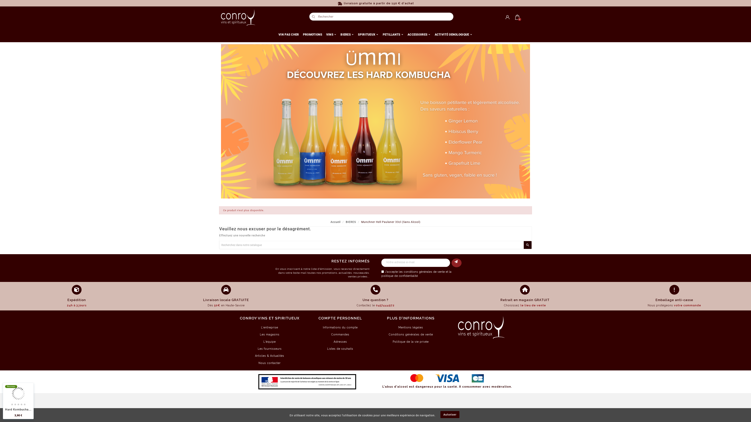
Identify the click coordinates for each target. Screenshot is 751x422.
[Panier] (517, 17)
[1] (457, 262)
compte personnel (340, 318)
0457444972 (385, 305)
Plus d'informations (411, 318)
